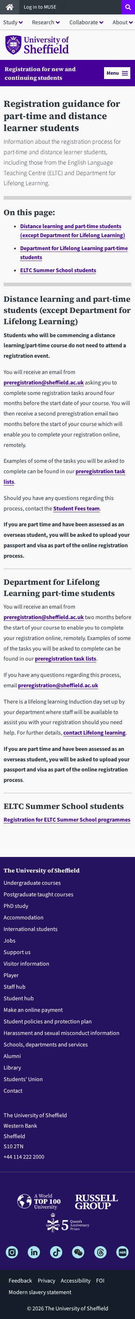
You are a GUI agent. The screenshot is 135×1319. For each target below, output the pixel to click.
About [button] (120, 22)
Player (11, 975)
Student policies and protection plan (48, 1022)
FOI (100, 1281)
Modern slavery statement (40, 1292)
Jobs (9, 941)
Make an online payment (33, 1010)
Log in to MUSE (41, 7)
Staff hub (15, 987)
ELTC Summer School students (58, 270)
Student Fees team (76, 509)
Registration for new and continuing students (40, 73)
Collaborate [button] (83, 22)
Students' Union (23, 1079)
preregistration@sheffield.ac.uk (44, 383)
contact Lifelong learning (94, 733)
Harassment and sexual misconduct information (62, 1033)
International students (31, 929)
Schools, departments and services (46, 1045)
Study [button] (10, 22)
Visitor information (26, 964)
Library (12, 1068)
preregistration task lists (65, 659)
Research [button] (43, 22)
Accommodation (24, 918)
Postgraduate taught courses (38, 894)
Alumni (12, 1056)
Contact (13, 1091)
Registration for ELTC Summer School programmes (67, 820)
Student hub (19, 998)
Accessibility (75, 1281)
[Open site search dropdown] (128, 7)
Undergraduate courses (32, 883)
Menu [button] (113, 73)
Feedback (20, 1281)
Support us (17, 952)
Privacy (46, 1281)
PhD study (16, 906)
